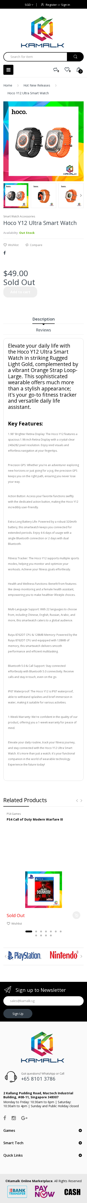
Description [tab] (43, 319)
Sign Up (17, 1014)
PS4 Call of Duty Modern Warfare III (35, 819)
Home (7, 85)
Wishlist (13, 245)
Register (51, 5)
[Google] (24, 1118)
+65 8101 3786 (38, 1078)
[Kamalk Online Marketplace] (43, 32)
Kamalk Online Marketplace (30, 1181)
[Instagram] (14, 1118)
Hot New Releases (36, 85)
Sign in (65, 5)
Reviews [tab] (43, 330)
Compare (36, 245)
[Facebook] (4, 253)
